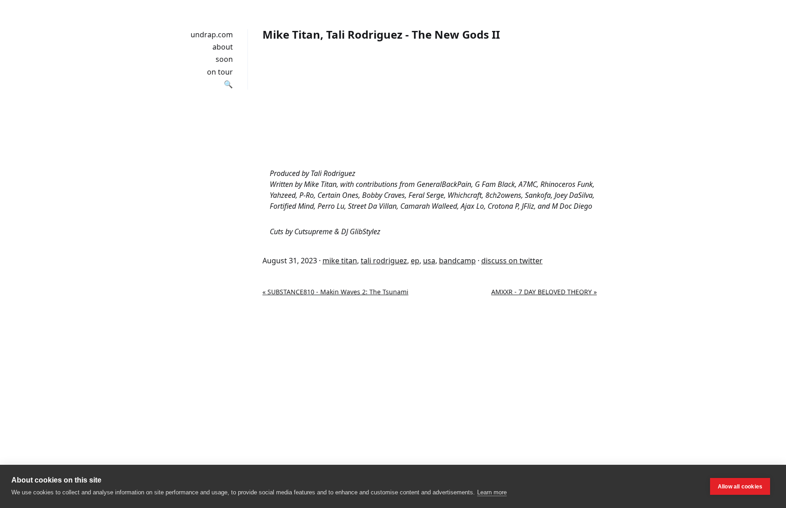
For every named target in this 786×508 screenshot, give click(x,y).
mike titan (339, 261)
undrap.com (212, 35)
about (222, 47)
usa (429, 261)
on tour (220, 72)
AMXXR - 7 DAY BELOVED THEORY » (544, 291)
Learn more (492, 492)
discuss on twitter (512, 261)
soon (224, 59)
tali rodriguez (384, 261)
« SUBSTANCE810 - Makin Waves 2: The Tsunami (335, 291)
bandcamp (457, 261)
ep (415, 261)
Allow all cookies (740, 486)
